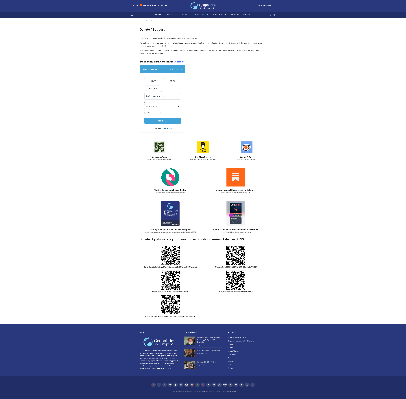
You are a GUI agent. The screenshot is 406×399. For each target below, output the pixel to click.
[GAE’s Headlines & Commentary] (189, 353)
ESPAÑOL (247, 15)
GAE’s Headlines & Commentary (208, 350)
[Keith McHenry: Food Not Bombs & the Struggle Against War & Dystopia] (189, 341)
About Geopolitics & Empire (237, 337)
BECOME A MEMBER (263, 6)
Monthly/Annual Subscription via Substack (236, 190)
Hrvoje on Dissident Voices (206, 362)
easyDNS (219, 391)
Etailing (205, 391)
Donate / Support (233, 351)
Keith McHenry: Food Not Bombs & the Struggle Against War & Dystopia (209, 340)
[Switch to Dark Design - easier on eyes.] (270, 15)
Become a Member (234, 358)
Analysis (230, 348)
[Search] (274, 14)
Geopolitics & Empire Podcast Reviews (241, 341)
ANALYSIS (184, 15)
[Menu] (132, 14)
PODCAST (171, 15)
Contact (230, 368)
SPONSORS (235, 15)
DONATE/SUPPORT (202, 15)
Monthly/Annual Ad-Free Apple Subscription (170, 229)
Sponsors (231, 361)
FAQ (229, 364)
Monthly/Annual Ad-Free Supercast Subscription (236, 229)
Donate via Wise (159, 157)
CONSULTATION (219, 15)
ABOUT (158, 15)
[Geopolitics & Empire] (203, 5)
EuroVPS (233, 391)
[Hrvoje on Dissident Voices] (189, 365)
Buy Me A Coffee (203, 157)
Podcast (230, 344)
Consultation (232, 354)
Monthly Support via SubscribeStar (170, 190)
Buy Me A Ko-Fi (246, 157)
